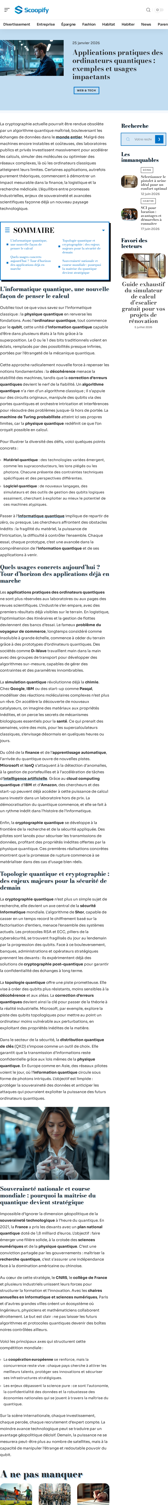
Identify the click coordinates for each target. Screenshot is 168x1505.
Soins (147, 170)
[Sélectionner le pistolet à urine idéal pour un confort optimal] (129, 181)
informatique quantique (41, 516)
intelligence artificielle (25, 778)
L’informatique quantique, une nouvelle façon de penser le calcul (28, 244)
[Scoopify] (31, 10)
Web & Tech (86, 90)
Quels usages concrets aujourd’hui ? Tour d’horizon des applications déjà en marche (30, 262)
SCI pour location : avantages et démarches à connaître (151, 215)
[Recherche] (148, 10)
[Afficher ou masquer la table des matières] (79, 230)
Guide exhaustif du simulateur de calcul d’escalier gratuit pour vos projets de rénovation (143, 302)
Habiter (148, 201)
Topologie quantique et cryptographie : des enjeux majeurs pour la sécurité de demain (81, 246)
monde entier (69, 137)
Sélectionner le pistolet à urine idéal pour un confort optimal (154, 182)
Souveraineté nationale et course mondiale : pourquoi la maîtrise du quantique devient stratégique (81, 266)
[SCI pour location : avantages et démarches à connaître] (129, 214)
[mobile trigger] (8, 10)
